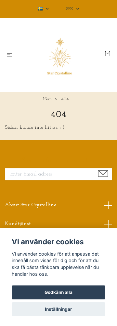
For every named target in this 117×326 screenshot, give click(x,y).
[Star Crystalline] (59, 55)
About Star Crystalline (30, 205)
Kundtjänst (18, 223)
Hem (47, 99)
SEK (70, 8)
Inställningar (58, 309)
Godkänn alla (58, 292)
